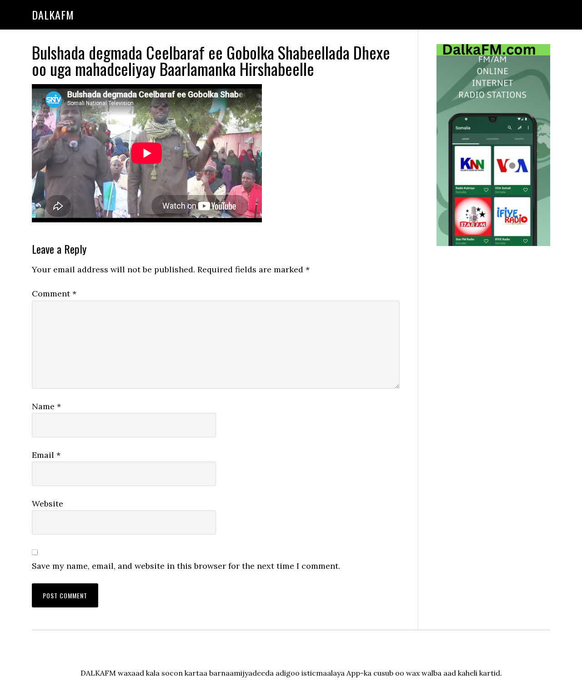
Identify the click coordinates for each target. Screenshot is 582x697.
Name (46, 406)
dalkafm (53, 14)
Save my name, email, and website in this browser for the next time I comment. (186, 566)
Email (46, 455)
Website (47, 503)
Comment (54, 293)
